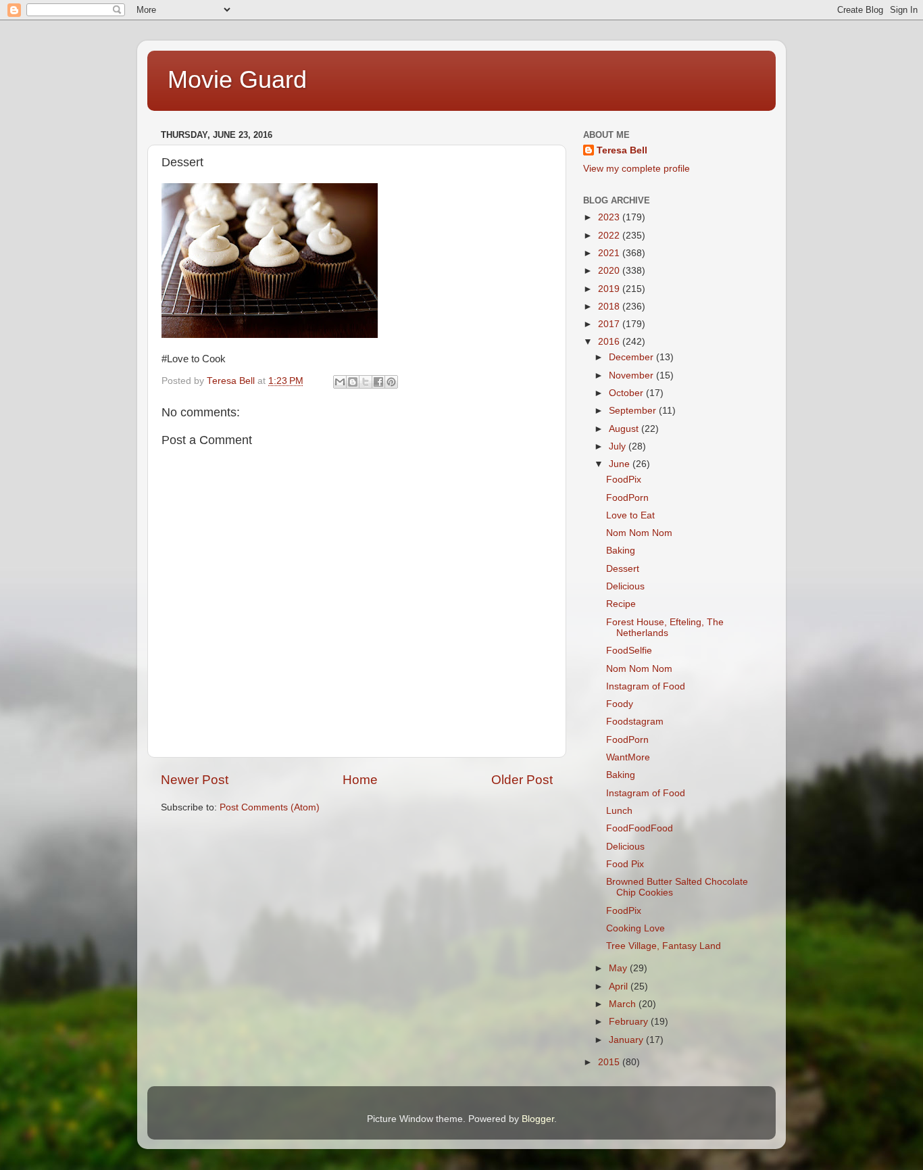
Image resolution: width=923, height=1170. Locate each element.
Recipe (621, 604)
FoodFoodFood (639, 828)
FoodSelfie (629, 650)
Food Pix (625, 864)
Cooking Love (635, 928)
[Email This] (340, 382)
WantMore (628, 757)
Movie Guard (237, 79)
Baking (620, 550)
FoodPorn (627, 498)
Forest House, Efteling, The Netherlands (665, 627)
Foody (619, 704)
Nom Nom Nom (639, 533)
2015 (610, 1062)
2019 (610, 289)
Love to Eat (630, 515)
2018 (610, 306)
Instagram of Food (645, 686)
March (624, 1004)
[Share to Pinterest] (391, 382)
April (619, 986)
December (632, 357)
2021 (610, 253)
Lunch (619, 811)
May (619, 968)
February (630, 1022)
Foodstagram (635, 721)
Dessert (622, 569)
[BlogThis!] (352, 382)
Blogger (538, 1119)
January (627, 1040)
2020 (610, 271)
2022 (610, 235)
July (618, 446)
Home (360, 780)
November (632, 375)
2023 (610, 217)
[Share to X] (365, 382)
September (634, 411)
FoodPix (623, 479)
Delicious (625, 586)
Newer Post (194, 780)
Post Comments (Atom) (270, 807)
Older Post (522, 780)
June (620, 464)
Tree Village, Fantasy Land (663, 946)
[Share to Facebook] (378, 382)
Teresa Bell (622, 150)
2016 (610, 342)
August (625, 429)
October (627, 393)
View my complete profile (636, 169)
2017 (610, 324)
